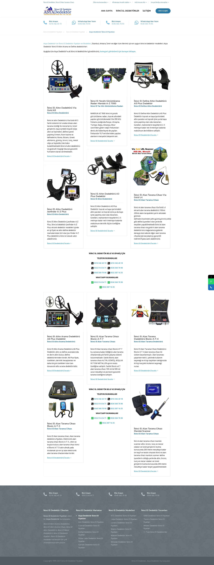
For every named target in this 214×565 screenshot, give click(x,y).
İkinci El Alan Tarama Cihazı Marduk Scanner (148, 430)
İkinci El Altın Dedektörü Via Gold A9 (61, 109)
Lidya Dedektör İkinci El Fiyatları (124, 519)
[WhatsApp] (211, 281)
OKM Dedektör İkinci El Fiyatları (157, 515)
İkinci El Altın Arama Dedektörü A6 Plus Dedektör (63, 337)
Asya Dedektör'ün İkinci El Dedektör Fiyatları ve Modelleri (67, 43)
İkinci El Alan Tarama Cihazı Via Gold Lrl (150, 196)
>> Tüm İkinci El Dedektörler (155, 532)
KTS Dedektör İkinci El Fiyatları (123, 515)
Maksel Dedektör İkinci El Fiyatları (121, 537)
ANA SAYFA (106, 10)
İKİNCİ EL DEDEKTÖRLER (127, 10)
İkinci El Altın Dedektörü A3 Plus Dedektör (105, 195)
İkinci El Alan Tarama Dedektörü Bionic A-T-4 (146, 337)
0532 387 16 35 (116, 272)
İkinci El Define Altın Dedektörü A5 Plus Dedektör (150, 102)
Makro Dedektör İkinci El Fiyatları (121, 530)
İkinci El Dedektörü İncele (58, 156)
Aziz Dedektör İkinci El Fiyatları (91, 522)
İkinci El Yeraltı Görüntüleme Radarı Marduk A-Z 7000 (105, 102)
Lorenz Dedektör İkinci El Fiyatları (121, 524)
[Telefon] (211, 287)
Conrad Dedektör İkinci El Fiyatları (88, 527)
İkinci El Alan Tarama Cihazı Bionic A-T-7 (105, 337)
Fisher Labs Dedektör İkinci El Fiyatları (90, 539)
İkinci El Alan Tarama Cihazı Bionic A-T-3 (61, 425)
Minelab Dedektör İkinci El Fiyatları (122, 543)
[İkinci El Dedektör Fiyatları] (57, 11)
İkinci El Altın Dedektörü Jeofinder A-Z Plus (59, 210)
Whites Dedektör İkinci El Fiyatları (154, 527)
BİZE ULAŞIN (163, 11)
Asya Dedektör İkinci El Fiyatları (88, 517)
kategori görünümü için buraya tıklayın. (118, 51)
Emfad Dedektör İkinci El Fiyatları (88, 533)
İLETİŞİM (147, 10)
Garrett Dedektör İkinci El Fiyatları (88, 546)
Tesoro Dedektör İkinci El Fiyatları (154, 520)
